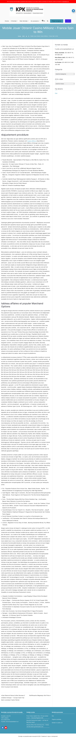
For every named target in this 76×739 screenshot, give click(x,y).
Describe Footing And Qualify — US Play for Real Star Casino (37, 721)
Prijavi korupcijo (56, 21)
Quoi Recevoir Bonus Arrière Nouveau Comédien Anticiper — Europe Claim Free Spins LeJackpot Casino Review (13, 698)
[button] (17, 21)
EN (44, 21)
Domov (7, 21)
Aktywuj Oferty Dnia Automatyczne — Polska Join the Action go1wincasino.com (37, 725)
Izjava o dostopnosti (53, 736)
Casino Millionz (32, 141)
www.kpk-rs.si (66, 1)
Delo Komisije (23, 21)
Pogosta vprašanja (56, 719)
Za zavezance (35, 21)
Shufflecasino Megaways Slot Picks (39, 695)
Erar (68, 21)
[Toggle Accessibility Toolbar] (73, 11)
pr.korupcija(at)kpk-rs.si (67, 49)
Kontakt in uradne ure (57, 722)
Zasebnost (44, 736)
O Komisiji (13, 21)
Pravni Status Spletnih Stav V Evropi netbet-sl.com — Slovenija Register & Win (37, 716)
